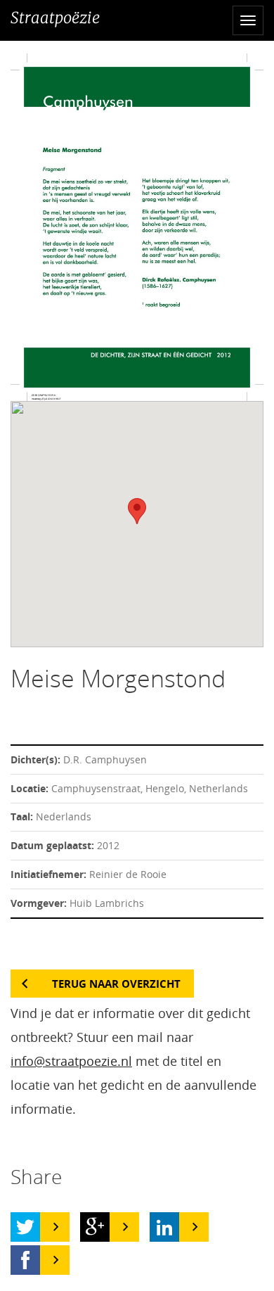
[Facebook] (25, 1260)
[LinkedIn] (164, 1227)
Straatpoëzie (55, 17)
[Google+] (95, 1227)
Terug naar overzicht (116, 984)
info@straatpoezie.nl (71, 1060)
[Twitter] (25, 1227)
